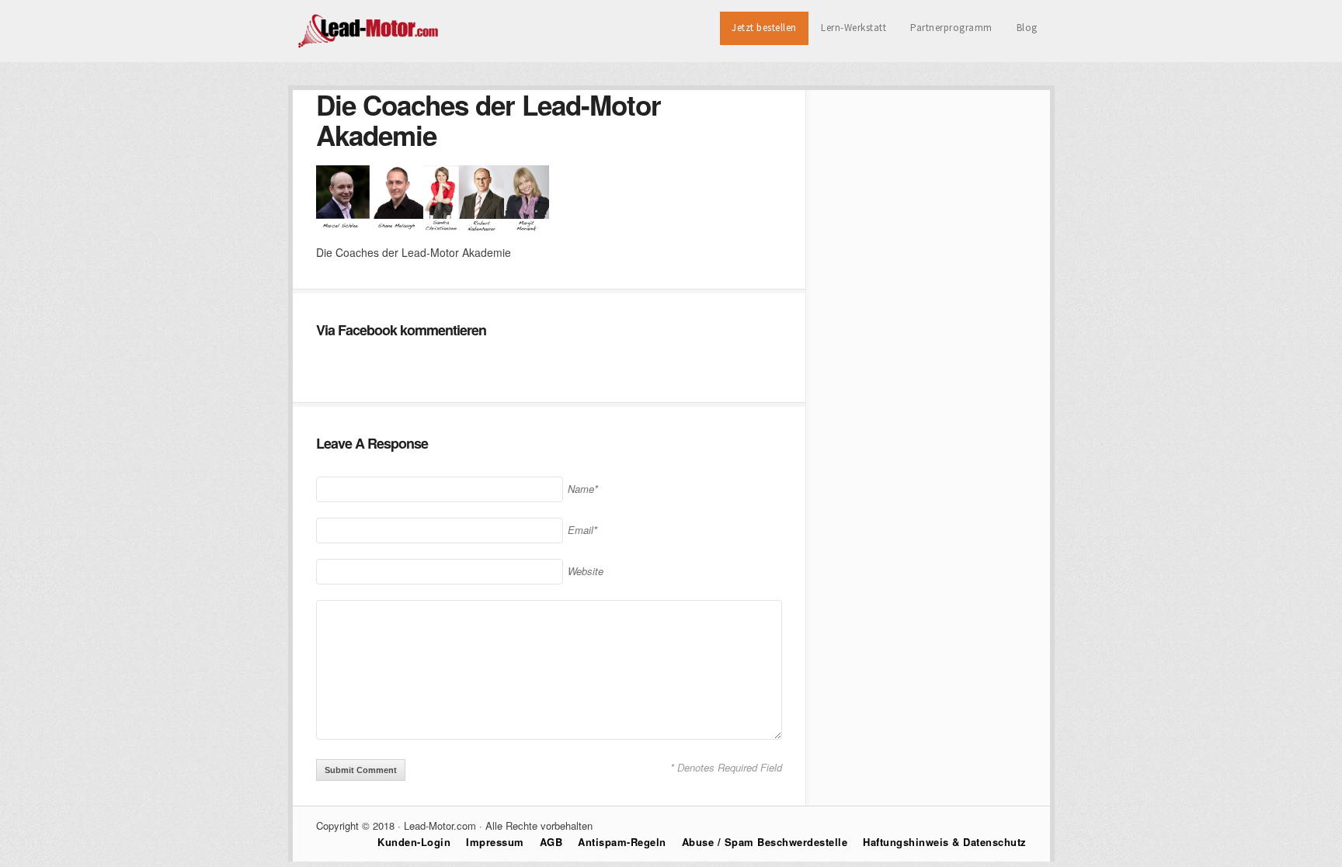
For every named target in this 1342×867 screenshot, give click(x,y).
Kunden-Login (413, 841)
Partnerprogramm (951, 27)
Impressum (495, 841)
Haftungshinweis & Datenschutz (945, 841)
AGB (551, 841)
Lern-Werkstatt (853, 27)
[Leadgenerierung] (369, 46)
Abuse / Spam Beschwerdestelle (765, 841)
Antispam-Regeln (622, 841)
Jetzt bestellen (764, 27)
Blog (1027, 27)
